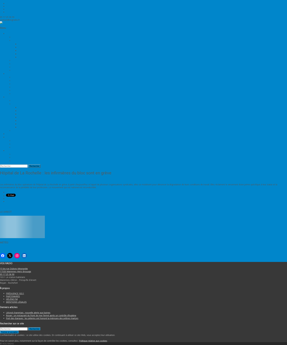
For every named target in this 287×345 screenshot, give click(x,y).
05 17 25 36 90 (7, 274)
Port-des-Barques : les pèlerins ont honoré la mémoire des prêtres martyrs (42, 318)
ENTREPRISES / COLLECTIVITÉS (29, 140)
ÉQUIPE (16, 60)
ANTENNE (18, 154)
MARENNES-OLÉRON (30, 110)
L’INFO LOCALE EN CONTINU (28, 100)
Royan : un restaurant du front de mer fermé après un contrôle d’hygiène (41, 315)
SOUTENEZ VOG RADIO (25, 67)
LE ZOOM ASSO (20, 87)
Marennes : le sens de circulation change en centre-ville (64, 206)
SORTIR (16, 130)
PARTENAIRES (20, 70)
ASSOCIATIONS (20, 144)
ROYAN (22, 117)
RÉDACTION (19, 157)
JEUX (8, 133)
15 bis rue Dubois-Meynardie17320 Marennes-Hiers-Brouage (15, 270)
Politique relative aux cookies (93, 340)
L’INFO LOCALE (20, 77)
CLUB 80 (23, 57)
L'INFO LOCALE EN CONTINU (33, 179)
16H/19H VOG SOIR (28, 50)
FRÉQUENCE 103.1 (22, 63)
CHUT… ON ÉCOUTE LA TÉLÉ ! (34, 54)
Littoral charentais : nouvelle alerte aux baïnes (28, 312)
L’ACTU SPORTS (21, 80)
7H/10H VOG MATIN (29, 44)
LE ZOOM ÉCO (20, 83)
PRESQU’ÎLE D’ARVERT (30, 114)
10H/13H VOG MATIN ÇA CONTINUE (38, 47)
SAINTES (23, 127)
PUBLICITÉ (18, 160)
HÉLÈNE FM (12, 299)
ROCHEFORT (25, 120)
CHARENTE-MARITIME (30, 107)
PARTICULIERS (20, 147)
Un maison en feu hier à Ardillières (18, 206)
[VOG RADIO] (7, 22)
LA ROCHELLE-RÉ (27, 124)
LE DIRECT (18, 37)
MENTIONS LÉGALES (16, 302)
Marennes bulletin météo (12, 248)
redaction (52, 179)
